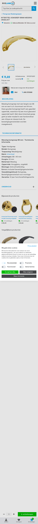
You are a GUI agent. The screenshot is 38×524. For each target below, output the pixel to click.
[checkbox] (22, 263)
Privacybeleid (32, 246)
